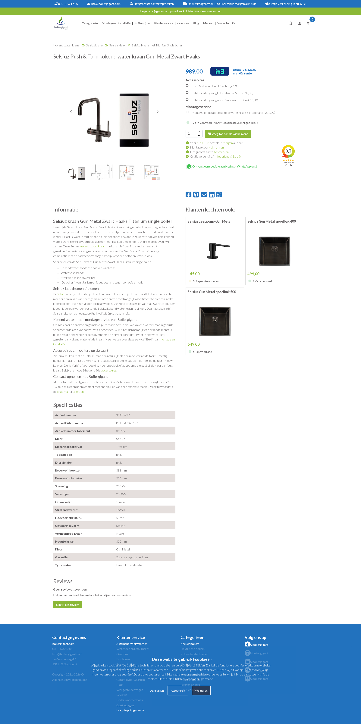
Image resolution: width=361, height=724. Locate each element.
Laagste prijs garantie (130, 710)
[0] (306, 23)
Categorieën (90, 23)
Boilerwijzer (142, 23)
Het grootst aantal (209, 152)
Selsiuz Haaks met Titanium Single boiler (157, 45)
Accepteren (178, 690)
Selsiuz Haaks (118, 45)
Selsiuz (61, 294)
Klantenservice (163, 23)
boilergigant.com (63, 643)
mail (66, 391)
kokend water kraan (92, 246)
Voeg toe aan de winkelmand (229, 134)
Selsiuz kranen (95, 45)
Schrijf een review (67, 604)
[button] (157, 111)
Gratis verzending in (215, 156)
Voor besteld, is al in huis (216, 143)
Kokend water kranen (67, 45)
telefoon (78, 391)
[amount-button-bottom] (199, 135)
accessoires (108, 370)
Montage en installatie (116, 23)
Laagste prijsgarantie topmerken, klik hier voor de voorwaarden (180, 11)
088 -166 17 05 (68, 3)
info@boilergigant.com (105, 3)
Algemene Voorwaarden (131, 643)
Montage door (207, 147)
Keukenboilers (189, 643)
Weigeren (201, 690)
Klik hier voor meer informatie (194, 679)
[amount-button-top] (199, 132)
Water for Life (226, 23)
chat (60, 391)
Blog (196, 23)
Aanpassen (157, 690)
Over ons (183, 23)
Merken (208, 23)
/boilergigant (259, 644)
